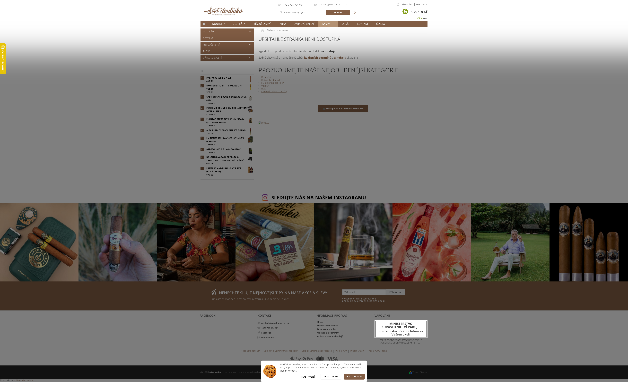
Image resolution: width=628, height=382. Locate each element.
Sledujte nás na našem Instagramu (318, 197)
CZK (419, 18)
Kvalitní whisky (357, 351)
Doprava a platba (326, 329)
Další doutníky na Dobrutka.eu (317, 351)
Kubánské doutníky (271, 80)
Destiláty (239, 23)
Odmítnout (331, 376)
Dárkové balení (304, 23)
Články (380, 23)
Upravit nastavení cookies (259, 372)
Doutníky (218, 23)
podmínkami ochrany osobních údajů (363, 300)
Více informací (288, 370)
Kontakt (362, 23)
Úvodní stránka (204, 24)
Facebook (266, 332)
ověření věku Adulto (24, 380)
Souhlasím (355, 376)
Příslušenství (261, 23)
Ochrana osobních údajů (330, 336)
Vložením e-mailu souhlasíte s (363, 300)
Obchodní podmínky (328, 332)
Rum (263, 88)
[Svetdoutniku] (223, 11)
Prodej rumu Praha (377, 351)
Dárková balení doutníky (274, 91)
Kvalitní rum (341, 351)
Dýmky (326, 23)
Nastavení (308, 376)
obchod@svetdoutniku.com (275, 323)
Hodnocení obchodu (327, 325)
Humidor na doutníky (272, 82)
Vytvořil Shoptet (419, 372)
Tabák (282, 23)
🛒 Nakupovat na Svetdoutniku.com (343, 108)
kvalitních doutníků (317, 57)
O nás (345, 23)
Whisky (265, 85)
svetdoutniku (268, 337)
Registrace (421, 4)
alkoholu (340, 57)
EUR (425, 18)
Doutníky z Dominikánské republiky (280, 351)
